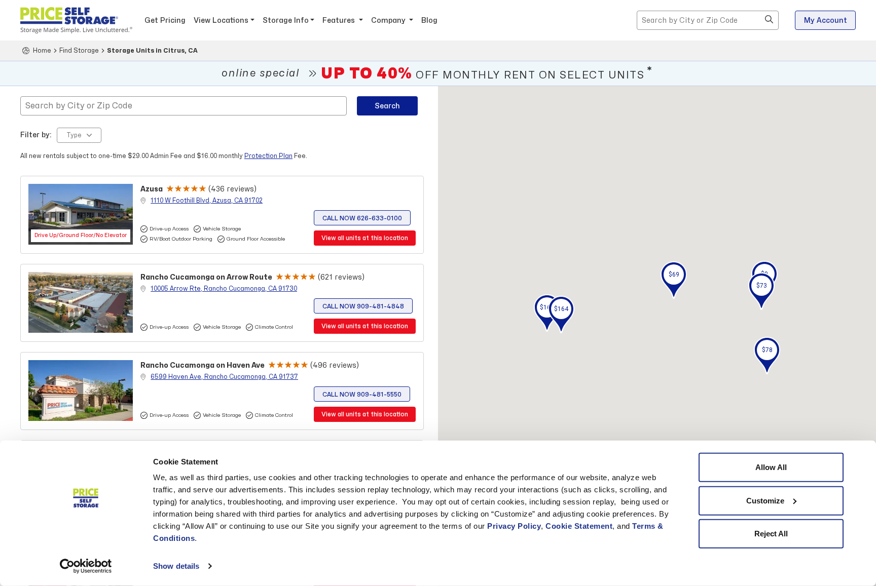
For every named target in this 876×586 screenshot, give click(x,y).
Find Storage (79, 51)
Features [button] (339, 20)
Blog (429, 20)
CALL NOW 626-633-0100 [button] (362, 218)
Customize (765, 500)
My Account (825, 20)
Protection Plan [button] (268, 156)
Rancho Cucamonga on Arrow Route (206, 277)
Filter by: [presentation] (36, 135)
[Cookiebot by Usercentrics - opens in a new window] (86, 566)
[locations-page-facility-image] (80, 214)
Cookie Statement (578, 526)
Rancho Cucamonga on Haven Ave (202, 365)
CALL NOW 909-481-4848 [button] (363, 306)
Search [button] (387, 106)
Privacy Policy (514, 526)
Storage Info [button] (286, 20)
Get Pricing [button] (165, 20)
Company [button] (389, 20)
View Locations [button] (221, 20)
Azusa (151, 189)
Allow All (771, 467)
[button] (769, 20)
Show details (176, 566)
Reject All (771, 533)
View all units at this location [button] (364, 238)
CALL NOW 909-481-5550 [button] (362, 395)
